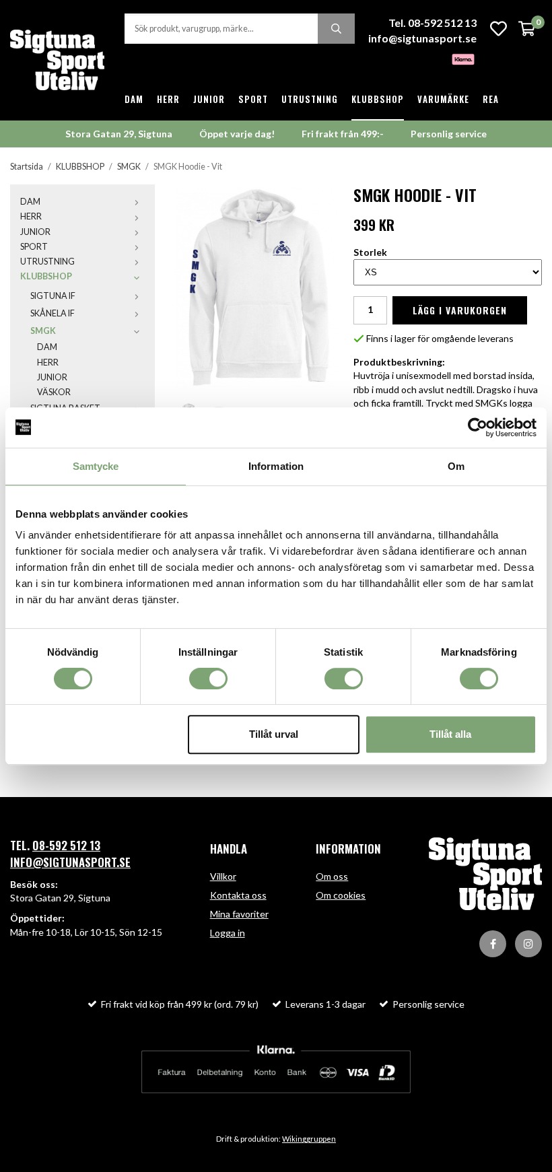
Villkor (223, 876)
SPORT (253, 99)
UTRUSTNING (309, 99)
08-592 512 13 (66, 845)
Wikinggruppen (309, 1138)
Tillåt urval (273, 734)
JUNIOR (209, 99)
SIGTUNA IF (52, 296)
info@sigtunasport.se (422, 38)
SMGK (43, 331)
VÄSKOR (54, 392)
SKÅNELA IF (52, 313)
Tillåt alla (450, 734)
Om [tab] (456, 466)
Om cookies (341, 895)
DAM (134, 99)
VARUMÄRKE (443, 99)
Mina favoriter (239, 914)
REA (491, 99)
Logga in (227, 932)
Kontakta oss (238, 895)
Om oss (332, 876)
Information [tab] (276, 466)
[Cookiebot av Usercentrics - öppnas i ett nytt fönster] (478, 427)
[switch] (208, 678)
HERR (168, 99)
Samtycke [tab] (96, 466)
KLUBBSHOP (377, 99)
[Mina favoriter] (498, 28)
